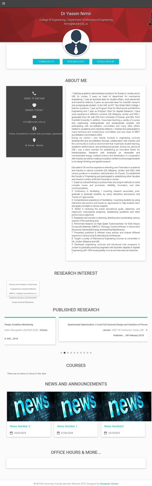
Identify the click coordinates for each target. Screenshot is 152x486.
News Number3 (114, 426)
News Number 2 (20, 426)
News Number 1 (67, 426)
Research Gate (76, 61)
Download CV (46, 61)
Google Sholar (105, 61)
